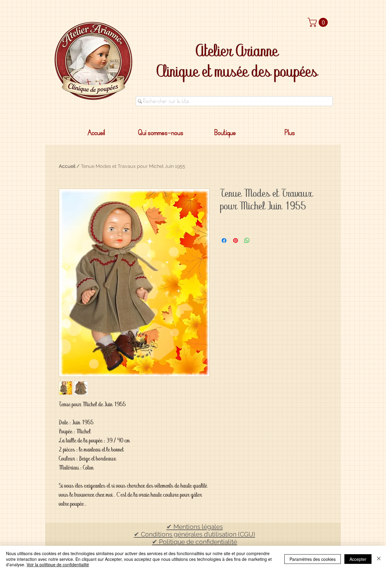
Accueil (67, 166)
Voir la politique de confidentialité (58, 564)
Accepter (358, 559)
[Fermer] (378, 559)
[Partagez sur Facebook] (224, 240)
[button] (319, 22)
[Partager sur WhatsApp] (247, 240)
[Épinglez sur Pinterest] (235, 240)
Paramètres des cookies (313, 559)
